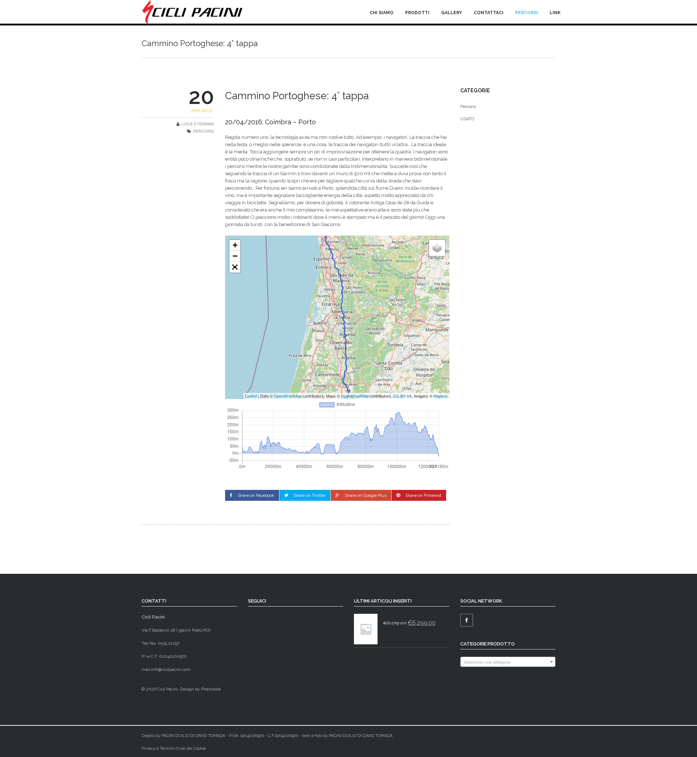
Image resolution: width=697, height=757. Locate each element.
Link (555, 12)
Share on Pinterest (423, 495)
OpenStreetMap (288, 396)
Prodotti (417, 12)
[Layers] (437, 248)
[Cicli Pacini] (193, 12)
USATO (467, 118)
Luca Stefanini (198, 124)
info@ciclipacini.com (171, 669)
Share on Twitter (310, 495)
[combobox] (508, 662)
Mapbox (440, 396)
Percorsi (526, 12)
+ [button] (235, 245)
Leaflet (251, 396)
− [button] (235, 256)
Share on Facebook (256, 495)
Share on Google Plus (366, 495)
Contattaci (489, 12)
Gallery (451, 12)
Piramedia (211, 689)
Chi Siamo (382, 12)
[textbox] (508, 662)
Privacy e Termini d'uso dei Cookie (174, 748)
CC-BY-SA (402, 396)
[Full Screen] (234, 267)
